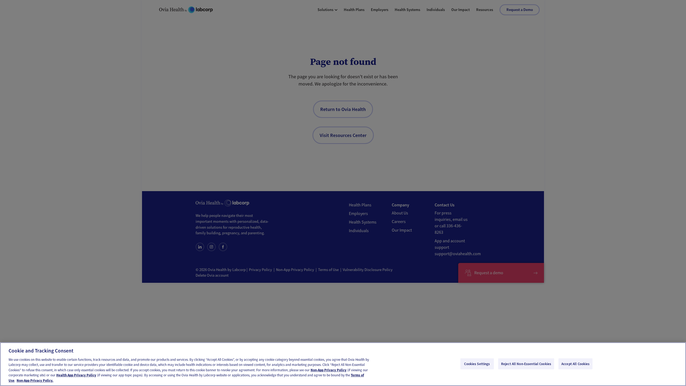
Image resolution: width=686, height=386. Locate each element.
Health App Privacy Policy (76, 375)
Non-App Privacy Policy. (35, 380)
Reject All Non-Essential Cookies (526, 363)
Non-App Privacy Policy (328, 370)
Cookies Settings (477, 363)
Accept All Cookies (575, 363)
